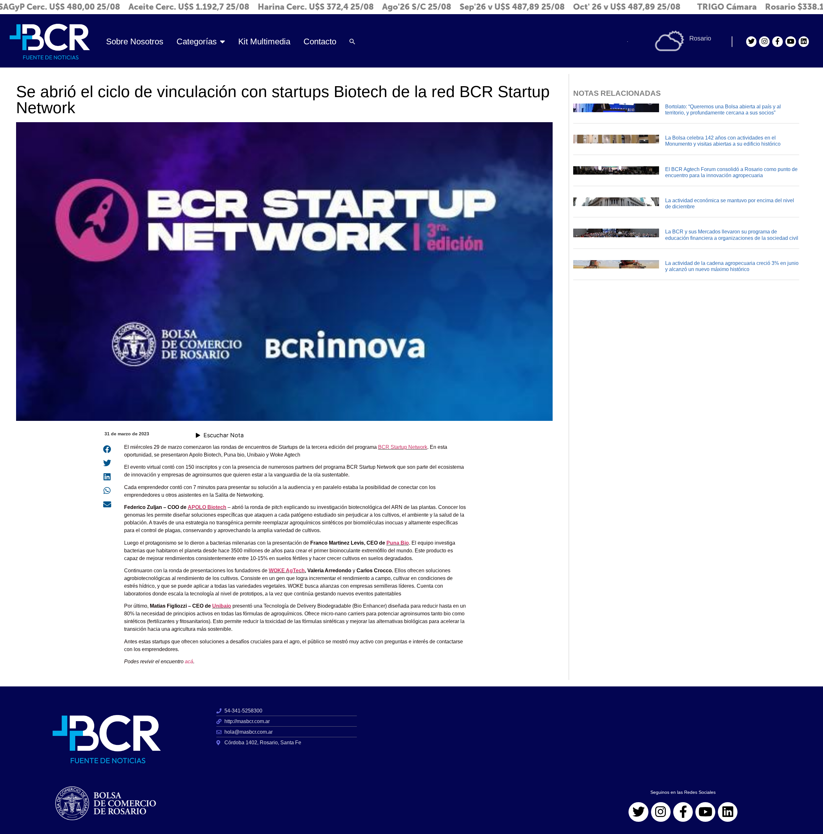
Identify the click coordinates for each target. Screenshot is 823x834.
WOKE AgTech (287, 570)
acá (189, 661)
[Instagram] (764, 41)
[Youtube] (790, 41)
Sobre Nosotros (134, 41)
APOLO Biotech (207, 507)
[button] (352, 41)
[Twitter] (751, 41)
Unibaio (221, 606)
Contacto (319, 41)
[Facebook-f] (777, 41)
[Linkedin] (804, 41)
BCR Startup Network (402, 447)
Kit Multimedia (264, 41)
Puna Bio (397, 543)
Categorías (196, 41)
